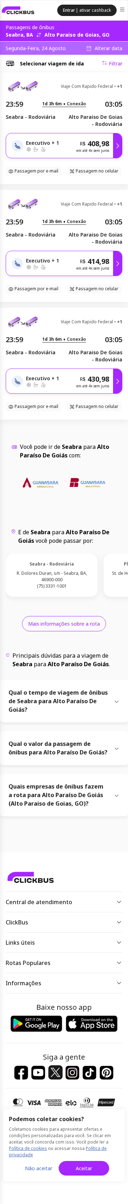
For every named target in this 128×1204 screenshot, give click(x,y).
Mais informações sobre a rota (64, 623)
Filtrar (115, 63)
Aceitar (84, 1168)
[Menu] (122, 10)
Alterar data (108, 48)
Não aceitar (38, 1168)
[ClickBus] (18, 10)
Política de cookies (28, 1148)
